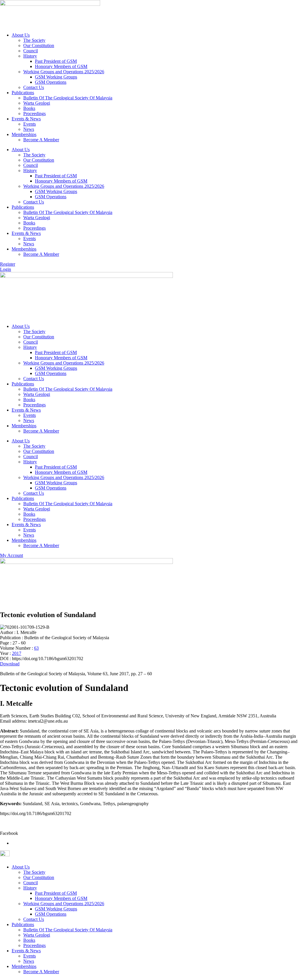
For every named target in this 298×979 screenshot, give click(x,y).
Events (29, 124)
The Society (34, 40)
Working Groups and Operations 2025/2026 (63, 71)
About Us (21, 35)
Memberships (24, 134)
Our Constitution (38, 45)
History (30, 55)
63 (36, 648)
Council (30, 50)
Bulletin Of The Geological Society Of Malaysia (67, 97)
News (28, 129)
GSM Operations (50, 82)
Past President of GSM (56, 61)
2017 (16, 653)
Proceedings (34, 113)
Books (29, 108)
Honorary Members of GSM (61, 66)
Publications (23, 92)
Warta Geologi (36, 103)
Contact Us (33, 87)
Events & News (26, 118)
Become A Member (41, 139)
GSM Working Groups (56, 76)
